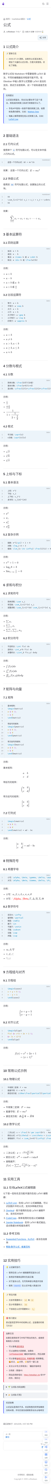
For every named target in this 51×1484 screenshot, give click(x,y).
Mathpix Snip (33, 112)
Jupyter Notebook (14, 1222)
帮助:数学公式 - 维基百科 (18, 1247)
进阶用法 (20, 1346)
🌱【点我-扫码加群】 (17, 1387)
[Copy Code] (46, 162)
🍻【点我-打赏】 (15, 1395)
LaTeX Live (13, 119)
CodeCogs (11, 1218)
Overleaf (10, 1210)
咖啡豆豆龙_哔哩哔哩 (25, 1358)
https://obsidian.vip (32, 1375)
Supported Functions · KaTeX (20, 1239)
